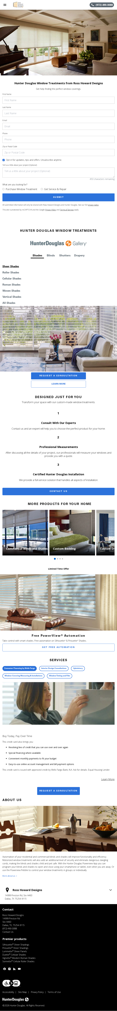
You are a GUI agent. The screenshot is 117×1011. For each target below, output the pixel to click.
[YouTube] (19, 969)
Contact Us (58, 491)
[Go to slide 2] (57, 558)
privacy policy (93, 205)
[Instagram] (9, 969)
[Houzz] (14, 969)
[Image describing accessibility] (11, 983)
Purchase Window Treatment (21, 189)
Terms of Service (67, 209)
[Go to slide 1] (55, 559)
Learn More (58, 384)
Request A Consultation (58, 376)
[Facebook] (4, 969)
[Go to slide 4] (62, 558)
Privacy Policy (50, 209)
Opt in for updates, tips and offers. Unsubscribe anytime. (34, 159)
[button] (5, 5)
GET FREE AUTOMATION (58, 647)
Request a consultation (58, 791)
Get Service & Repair (55, 189)
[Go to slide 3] (60, 558)
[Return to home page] (19, 5)
